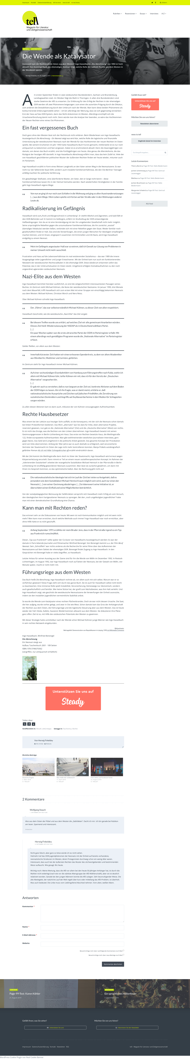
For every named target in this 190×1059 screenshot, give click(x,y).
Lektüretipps (36, 49)
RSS (67, 1047)
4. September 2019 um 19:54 (43, 844)
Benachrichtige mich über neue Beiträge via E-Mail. (106, 955)
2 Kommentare (57, 76)
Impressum (25, 2)
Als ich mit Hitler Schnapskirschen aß (53, 450)
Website (48, 744)
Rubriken (116, 13)
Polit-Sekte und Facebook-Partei (101, 778)
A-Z (163, 13)
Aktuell (26, 49)
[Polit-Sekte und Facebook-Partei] (107, 767)
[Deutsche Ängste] (38, 767)
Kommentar (28, 906)
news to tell (66, 2)
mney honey (75, 2)
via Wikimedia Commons (115, 630)
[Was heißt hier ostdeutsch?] (73, 767)
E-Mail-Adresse (29, 935)
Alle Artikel (39, 744)
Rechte (75, 729)
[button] (24, 724)
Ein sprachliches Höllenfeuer (120, 993)
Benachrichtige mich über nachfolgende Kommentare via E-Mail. (101, 951)
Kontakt (33, 2)
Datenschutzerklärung (44, 2)
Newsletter (61, 1047)
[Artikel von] (24, 76)
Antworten (28, 829)
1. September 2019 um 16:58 (38, 812)
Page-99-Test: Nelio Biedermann (155, 166)
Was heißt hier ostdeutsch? (66, 778)
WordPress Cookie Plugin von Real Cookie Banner (22, 1057)
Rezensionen (130, 13)
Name (25, 927)
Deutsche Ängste (28, 778)
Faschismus (67, 729)
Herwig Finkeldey (31, 76)
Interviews (154, 13)
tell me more (57, 2)
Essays (142, 13)
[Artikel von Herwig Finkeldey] (28, 742)
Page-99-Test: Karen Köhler (25, 993)
